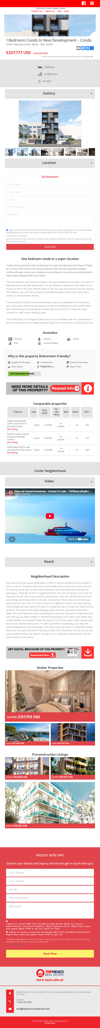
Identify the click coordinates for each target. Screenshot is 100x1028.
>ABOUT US (49, 11)
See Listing (12, 429)
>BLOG (66, 11)
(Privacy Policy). (14, 944)
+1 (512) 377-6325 (24, 1002)
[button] (93, 103)
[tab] (50, 94)
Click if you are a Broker (17, 236)
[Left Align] (83, 3)
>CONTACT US (36, 11)
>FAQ (59, 11)
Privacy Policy (20, 241)
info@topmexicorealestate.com (33, 1008)
